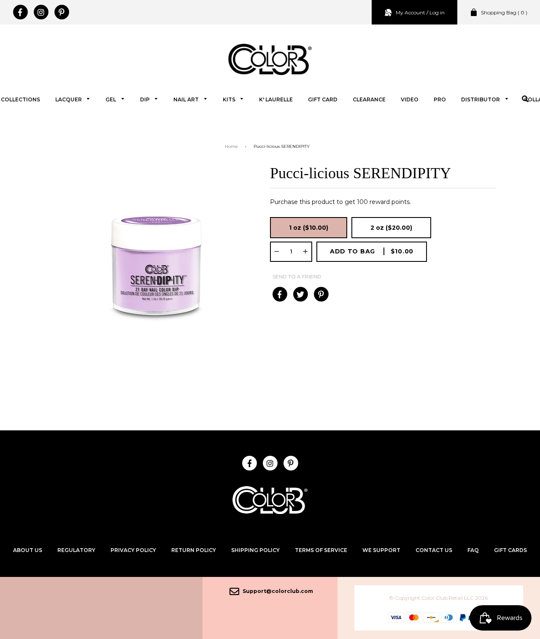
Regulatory (76, 550)
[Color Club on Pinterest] (61, 12)
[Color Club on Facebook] (20, 12)
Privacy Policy (133, 550)
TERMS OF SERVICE (321, 550)
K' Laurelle (276, 99)
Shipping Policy (255, 550)
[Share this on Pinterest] (320, 294)
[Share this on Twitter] (300, 294)
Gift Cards (510, 550)
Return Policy (193, 550)
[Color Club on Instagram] (40, 12)
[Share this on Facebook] (279, 294)
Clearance (369, 99)
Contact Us (434, 550)
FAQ (473, 550)
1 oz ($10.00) (308, 227)
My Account (410, 12)
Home (231, 146)
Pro (440, 99)
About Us (27, 550)
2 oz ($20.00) (391, 227)
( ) (504, 12)
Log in (437, 12)
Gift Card (323, 99)
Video (409, 99)
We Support (381, 550)
